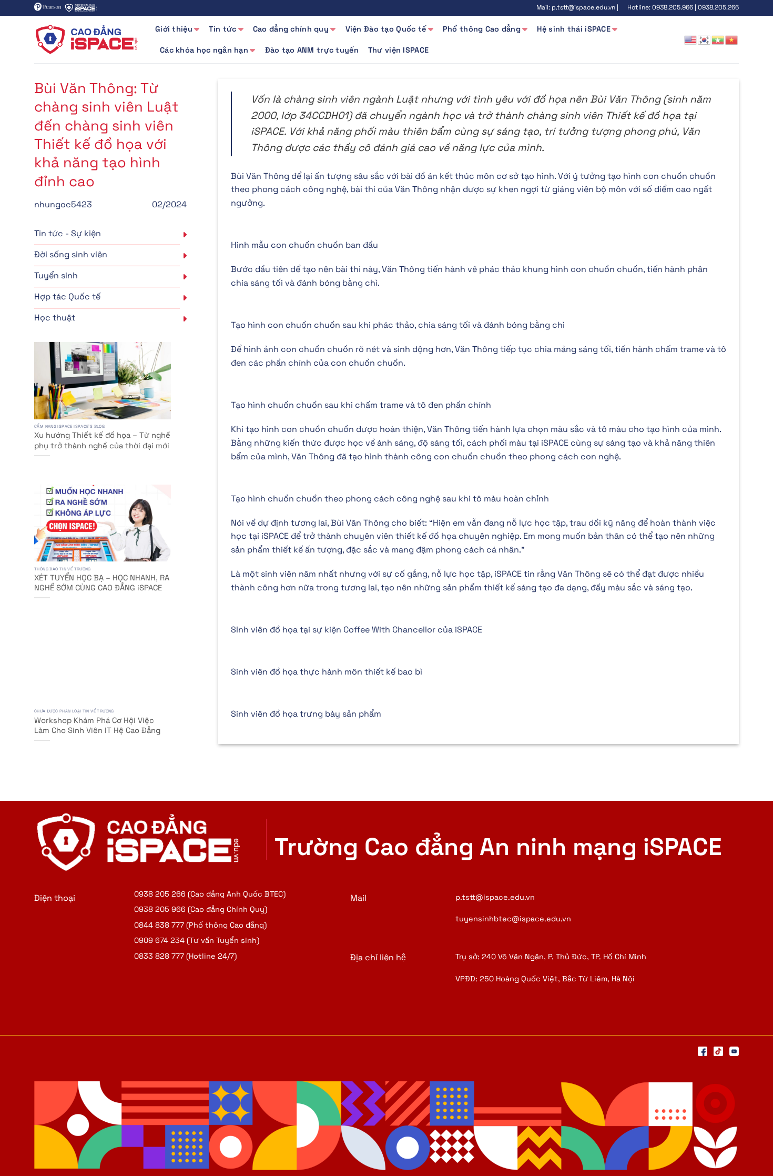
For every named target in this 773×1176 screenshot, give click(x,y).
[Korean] (704, 39)
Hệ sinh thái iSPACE (573, 29)
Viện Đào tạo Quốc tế (385, 29)
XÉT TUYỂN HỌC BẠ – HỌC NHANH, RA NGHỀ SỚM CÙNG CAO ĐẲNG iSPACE (101, 582)
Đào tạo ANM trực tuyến (312, 50)
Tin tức (222, 29)
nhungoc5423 (63, 204)
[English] (691, 39)
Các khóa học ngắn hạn (204, 50)
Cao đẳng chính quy (291, 29)
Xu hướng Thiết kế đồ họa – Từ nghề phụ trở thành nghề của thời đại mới (102, 440)
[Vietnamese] (732, 39)
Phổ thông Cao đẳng (482, 29)
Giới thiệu (173, 29)
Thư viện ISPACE (398, 50)
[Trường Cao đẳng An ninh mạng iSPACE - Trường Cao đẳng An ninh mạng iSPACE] (86, 39)
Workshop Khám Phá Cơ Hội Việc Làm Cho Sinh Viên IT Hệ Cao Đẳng (97, 725)
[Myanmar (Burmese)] (718, 39)
